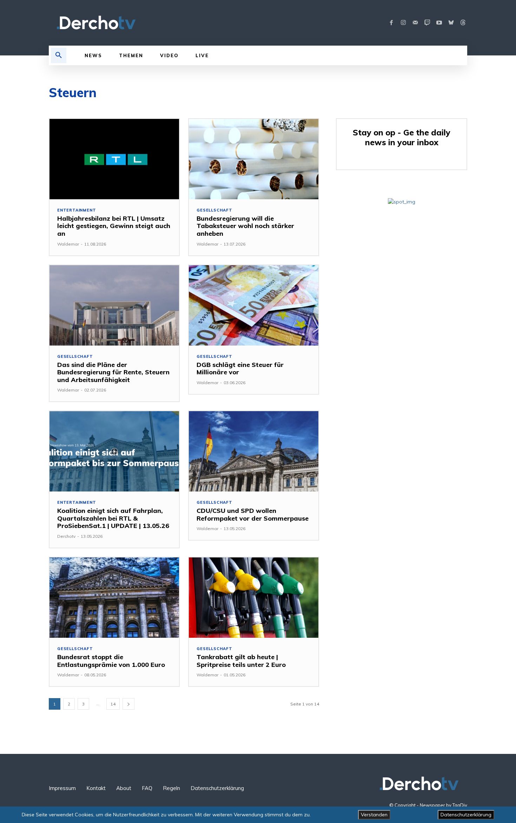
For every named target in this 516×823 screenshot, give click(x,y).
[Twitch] (427, 23)
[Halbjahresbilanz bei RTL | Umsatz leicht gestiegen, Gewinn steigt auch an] (114, 159)
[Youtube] (439, 23)
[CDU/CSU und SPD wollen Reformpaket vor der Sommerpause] (253, 451)
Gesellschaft (214, 210)
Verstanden (374, 814)
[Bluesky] (451, 23)
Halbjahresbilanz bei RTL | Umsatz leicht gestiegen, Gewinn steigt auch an (113, 225)
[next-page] (128, 704)
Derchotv (66, 536)
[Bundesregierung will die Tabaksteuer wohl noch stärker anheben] (253, 159)
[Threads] (463, 23)
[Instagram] (403, 23)
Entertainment (76, 210)
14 (113, 704)
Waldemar (68, 244)
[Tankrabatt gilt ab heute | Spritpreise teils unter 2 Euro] (253, 597)
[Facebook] (391, 23)
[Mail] (415, 23)
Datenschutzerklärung (466, 814)
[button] (58, 55)
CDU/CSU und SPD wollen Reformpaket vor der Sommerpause (253, 514)
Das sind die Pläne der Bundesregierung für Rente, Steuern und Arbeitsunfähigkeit (113, 372)
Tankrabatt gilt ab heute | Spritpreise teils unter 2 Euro (241, 661)
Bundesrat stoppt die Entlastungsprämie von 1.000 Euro (111, 661)
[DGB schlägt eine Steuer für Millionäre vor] (253, 305)
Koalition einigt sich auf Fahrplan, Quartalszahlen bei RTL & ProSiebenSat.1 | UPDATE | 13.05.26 (113, 518)
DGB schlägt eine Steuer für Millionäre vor (240, 368)
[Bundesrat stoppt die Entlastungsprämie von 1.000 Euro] (114, 597)
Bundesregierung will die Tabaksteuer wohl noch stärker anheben (245, 225)
